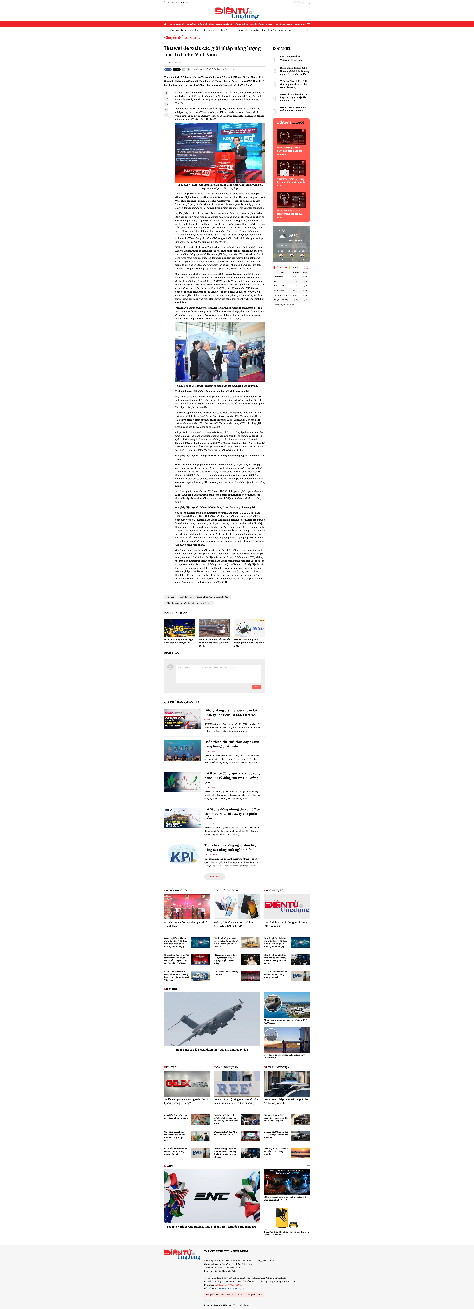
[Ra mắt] (187, 907)
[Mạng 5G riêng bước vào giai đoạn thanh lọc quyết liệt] (179, 628)
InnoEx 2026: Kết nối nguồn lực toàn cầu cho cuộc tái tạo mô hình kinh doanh (226, 1119)
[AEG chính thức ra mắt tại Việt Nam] (250, 976)
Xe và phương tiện (284, 24)
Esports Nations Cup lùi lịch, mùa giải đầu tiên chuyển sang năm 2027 (212, 1226)
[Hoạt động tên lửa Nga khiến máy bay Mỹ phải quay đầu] (212, 1019)
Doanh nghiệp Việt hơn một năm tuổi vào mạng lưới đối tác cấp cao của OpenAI (275, 959)
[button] (308, 267)
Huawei (170, 597)
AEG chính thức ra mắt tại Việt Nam (226, 973)
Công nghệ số (241, 24)
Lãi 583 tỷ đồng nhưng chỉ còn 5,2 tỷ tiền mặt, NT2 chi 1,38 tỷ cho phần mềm (232, 813)
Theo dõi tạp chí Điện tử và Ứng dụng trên (208, 69)
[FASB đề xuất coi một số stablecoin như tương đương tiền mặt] (300, 976)
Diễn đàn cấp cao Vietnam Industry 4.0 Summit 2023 (204, 597)
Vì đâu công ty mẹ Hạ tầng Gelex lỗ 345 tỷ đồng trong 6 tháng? (186, 1101)
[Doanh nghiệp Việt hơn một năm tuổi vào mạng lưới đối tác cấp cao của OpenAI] (300, 959)
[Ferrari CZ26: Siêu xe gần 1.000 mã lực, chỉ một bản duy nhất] (300, 1136)
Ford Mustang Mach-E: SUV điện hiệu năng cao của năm (289, 150)
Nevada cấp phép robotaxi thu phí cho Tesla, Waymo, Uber (286, 1101)
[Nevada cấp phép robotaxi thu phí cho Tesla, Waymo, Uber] (287, 1084)
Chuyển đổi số (257, 24)
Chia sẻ (168, 69)
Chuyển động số (176, 24)
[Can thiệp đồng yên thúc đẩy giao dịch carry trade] (200, 1119)
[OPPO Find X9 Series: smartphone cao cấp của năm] (291, 200)
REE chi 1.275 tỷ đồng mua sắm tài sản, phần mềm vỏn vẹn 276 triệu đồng (236, 1101)
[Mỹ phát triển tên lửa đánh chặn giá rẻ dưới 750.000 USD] (287, 1040)
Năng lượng (195, 38)
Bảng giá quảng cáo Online (250, 1294)
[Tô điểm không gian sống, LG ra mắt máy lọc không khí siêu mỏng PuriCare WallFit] (250, 942)
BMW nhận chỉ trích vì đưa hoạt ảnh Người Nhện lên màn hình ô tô (294, 97)
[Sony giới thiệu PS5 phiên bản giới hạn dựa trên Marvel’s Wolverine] (287, 1217)
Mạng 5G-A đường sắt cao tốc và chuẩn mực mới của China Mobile (214, 642)
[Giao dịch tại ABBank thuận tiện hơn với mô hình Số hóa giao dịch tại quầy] (200, 1136)
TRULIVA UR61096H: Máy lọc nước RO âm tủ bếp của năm (291, 182)
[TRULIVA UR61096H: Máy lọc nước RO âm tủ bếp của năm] (291, 168)
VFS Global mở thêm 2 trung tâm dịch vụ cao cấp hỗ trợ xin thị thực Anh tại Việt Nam (176, 975)
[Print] (188, 69)
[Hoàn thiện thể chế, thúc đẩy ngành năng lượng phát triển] (182, 750)
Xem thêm (214, 876)
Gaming (269, 24)
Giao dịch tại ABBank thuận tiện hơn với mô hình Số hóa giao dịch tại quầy (175, 1136)
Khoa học (300, 24)
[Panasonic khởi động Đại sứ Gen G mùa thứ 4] (250, 1136)
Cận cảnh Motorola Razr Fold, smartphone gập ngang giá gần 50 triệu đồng (225, 959)
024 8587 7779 (221, 1285)
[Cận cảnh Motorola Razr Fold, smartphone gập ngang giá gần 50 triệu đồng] (250, 959)
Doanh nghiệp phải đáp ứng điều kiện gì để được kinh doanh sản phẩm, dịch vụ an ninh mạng (175, 942)
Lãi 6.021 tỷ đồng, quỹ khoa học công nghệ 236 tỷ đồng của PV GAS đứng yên (232, 777)
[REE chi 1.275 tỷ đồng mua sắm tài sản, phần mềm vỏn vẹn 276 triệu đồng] (237, 1084)
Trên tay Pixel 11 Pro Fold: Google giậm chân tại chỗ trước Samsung (294, 84)
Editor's (290, 122)
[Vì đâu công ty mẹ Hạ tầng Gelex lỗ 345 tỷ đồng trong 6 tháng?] (187, 1084)
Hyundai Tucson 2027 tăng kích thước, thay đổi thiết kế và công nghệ (276, 1118)
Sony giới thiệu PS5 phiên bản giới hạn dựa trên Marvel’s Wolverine (286, 1233)
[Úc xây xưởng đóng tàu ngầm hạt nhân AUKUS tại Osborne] (287, 1005)
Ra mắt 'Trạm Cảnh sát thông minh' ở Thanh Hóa (260, 30)
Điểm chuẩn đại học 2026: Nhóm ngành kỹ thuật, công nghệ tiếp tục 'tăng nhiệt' (294, 70)
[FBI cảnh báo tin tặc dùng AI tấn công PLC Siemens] (287, 907)
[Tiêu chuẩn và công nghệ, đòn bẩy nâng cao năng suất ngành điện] (182, 854)
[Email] (183, 69)
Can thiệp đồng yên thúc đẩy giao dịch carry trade (176, 1116)
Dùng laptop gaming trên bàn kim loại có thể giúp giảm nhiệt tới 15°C (285, 1198)
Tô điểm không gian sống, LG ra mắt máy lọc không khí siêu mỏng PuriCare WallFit (226, 942)
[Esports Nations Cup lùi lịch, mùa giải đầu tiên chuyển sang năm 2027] (212, 1196)
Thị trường (209, 720)
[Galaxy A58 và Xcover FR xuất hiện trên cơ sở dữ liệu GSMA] (237, 907)
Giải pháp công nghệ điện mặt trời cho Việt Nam (189, 603)
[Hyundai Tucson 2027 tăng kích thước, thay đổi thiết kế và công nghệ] (300, 1119)
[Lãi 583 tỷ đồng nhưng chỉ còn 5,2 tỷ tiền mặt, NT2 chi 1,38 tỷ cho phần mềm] (182, 818)
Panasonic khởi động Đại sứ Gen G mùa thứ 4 (225, 1133)
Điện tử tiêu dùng (206, 24)
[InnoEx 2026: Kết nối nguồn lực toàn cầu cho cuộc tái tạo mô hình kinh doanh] (250, 1119)
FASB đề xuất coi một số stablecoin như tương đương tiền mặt (275, 974)
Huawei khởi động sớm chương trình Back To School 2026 (249, 642)
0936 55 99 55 (235, 1285)
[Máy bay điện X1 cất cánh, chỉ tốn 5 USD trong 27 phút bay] (300, 1153)
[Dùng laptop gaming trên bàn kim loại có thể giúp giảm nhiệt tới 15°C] (287, 1182)
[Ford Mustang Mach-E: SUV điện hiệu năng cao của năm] (291, 137)
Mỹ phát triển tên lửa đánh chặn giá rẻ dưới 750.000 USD (284, 1056)
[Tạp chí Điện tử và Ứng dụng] (237, 13)
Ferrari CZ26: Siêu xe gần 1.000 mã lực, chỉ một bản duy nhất (276, 1135)
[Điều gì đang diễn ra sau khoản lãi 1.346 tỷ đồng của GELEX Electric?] (182, 719)
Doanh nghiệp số (224, 24)
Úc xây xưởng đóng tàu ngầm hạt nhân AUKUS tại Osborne (285, 1021)
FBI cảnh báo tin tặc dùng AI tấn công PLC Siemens (285, 924)
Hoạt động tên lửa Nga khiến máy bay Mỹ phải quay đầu (212, 1049)
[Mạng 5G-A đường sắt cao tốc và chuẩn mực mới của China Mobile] (214, 628)
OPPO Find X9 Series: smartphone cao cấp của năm (289, 213)
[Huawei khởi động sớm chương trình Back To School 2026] (249, 628)
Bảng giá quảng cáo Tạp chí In (220, 1294)
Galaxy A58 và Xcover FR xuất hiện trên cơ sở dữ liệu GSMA (197, 30)
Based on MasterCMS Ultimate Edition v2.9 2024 (226, 1305)
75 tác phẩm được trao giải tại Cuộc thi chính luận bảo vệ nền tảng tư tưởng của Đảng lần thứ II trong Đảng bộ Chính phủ (176, 959)
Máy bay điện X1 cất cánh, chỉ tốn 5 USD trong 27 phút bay (276, 1151)
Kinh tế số (191, 24)
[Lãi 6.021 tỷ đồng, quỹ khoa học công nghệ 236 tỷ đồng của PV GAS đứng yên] (182, 782)
